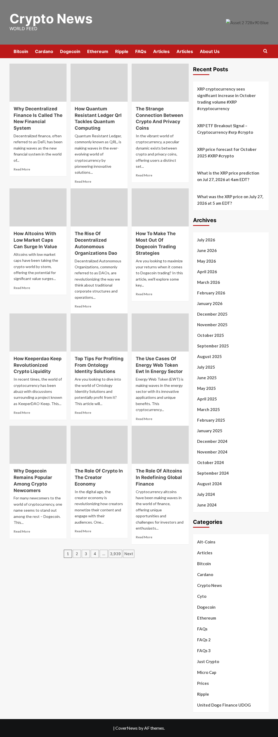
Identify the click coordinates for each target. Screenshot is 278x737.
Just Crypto (208, 661)
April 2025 (207, 398)
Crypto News (51, 19)
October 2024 (210, 462)
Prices (203, 683)
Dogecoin (70, 51)
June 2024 (207, 504)
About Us (210, 51)
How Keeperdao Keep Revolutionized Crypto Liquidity (38, 365)
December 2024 (212, 441)
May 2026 (206, 261)
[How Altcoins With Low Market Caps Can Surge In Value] (38, 207)
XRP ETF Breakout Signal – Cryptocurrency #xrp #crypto (225, 129)
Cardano (44, 51)
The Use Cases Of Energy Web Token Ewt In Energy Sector (159, 365)
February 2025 (211, 420)
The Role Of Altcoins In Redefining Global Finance (159, 477)
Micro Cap (206, 672)
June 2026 (207, 250)
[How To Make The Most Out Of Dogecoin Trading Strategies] (160, 207)
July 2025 (206, 367)
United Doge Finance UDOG (224, 704)
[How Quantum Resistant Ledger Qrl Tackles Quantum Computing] (99, 83)
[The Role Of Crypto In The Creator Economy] (99, 445)
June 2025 (207, 377)
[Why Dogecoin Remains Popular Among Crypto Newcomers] (38, 445)
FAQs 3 (204, 650)
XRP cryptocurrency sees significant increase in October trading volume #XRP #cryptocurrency (226, 98)
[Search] (265, 51)
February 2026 (211, 292)
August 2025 (209, 356)
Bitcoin (21, 51)
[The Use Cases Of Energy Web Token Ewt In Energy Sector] (160, 332)
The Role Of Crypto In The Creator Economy (99, 477)
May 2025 (206, 388)
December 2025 (212, 314)
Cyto (201, 596)
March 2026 (208, 282)
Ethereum (97, 51)
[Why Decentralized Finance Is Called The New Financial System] (38, 83)
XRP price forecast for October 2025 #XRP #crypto (227, 152)
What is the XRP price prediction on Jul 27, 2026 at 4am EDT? (228, 176)
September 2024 (213, 473)
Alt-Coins (206, 541)
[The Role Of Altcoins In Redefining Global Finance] (160, 445)
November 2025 (212, 324)
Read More (22, 169)
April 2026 (207, 271)
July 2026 (206, 239)
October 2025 (210, 335)
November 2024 (212, 451)
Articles (161, 51)
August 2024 (209, 483)
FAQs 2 (204, 639)
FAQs (140, 51)
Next (128, 553)
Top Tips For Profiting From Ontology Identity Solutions (99, 365)
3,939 (115, 553)
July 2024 (206, 494)
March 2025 (208, 409)
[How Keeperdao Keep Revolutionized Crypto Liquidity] (38, 332)
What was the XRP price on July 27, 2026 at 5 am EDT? (230, 200)
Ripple (121, 51)
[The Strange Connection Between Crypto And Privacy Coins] (160, 83)
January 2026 (209, 303)
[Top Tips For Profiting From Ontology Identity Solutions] (99, 332)
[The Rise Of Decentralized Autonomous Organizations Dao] (99, 207)
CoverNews (126, 727)
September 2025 (213, 345)
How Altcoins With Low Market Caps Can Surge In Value (35, 240)
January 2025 (209, 430)
